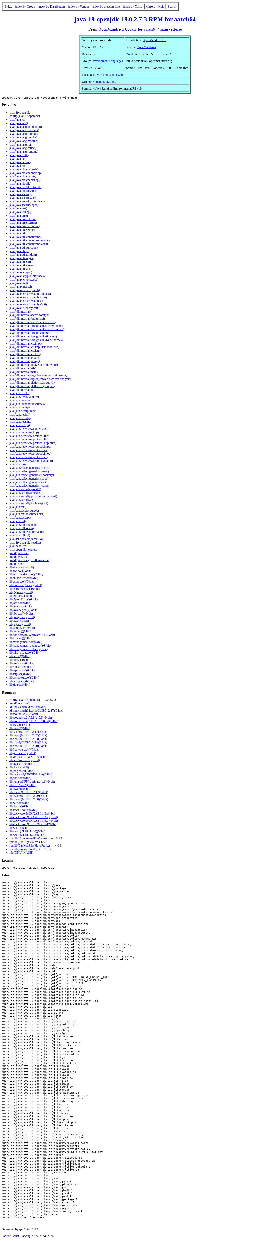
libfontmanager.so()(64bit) (25, 585)
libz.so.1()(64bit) (19, 827)
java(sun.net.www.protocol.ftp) (28, 439)
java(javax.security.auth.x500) (28, 304)
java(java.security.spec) (23, 205)
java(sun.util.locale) (21, 528)
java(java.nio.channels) (23, 169)
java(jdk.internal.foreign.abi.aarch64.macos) (36, 329)
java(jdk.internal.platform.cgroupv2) (32, 386)
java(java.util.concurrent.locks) (28, 244)
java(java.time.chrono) (23, 219)
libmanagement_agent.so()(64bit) (30, 645)
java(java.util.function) (23, 247)
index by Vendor (78, 6)
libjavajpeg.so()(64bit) (23, 610)
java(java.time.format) (23, 222)
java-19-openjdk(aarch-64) (26, 539)
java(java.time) (18, 215)
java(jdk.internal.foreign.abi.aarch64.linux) (36, 325)
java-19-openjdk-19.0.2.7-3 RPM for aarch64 (135, 19)
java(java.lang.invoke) (23, 137)
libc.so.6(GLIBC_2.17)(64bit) (28, 731)
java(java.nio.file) (20, 183)
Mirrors (150, 6)
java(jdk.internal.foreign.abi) (27, 318)
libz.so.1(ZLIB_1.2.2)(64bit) (27, 834)
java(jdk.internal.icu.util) (24, 357)
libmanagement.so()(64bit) (25, 642)
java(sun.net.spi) (19, 425)
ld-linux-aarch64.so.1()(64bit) (27, 707)
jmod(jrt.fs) (16, 563)
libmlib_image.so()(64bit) (25, 652)
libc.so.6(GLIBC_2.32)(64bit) (28, 735)
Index (8, 6)
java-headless (17, 546)
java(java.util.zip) (20, 268)
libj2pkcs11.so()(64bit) (23, 599)
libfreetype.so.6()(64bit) (24, 749)
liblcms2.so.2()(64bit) (22, 785)
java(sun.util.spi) (19, 535)
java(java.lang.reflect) (22, 148)
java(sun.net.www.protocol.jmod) (30, 453)
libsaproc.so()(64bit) (22, 670)
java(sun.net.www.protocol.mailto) (31, 460)
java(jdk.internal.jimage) (24, 361)
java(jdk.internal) (20, 311)
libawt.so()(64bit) (20, 571)
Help (161, 6)
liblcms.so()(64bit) (20, 638)
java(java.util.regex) (21, 258)
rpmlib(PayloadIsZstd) (23, 849)
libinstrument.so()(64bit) (24, 588)
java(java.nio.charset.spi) (24, 180)
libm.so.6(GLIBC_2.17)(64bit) (28, 792)
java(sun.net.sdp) (20, 418)
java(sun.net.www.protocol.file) (29, 435)
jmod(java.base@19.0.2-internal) (29, 560)
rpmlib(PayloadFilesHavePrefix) (29, 845)
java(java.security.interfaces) (27, 201)
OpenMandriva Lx (154, 40)
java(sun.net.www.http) (24, 432)
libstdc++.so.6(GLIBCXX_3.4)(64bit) (33, 824)
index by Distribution (51, 6)
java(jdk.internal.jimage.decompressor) (33, 364)
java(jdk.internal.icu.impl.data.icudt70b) (34, 347)
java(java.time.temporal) (24, 226)
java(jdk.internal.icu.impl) (25, 343)
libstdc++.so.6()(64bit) (23, 810)
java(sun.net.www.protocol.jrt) (28, 457)
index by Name (132, 6)
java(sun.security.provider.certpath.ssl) (33, 496)
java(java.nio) (17, 165)
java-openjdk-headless (23, 549)
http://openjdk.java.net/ (102, 81)
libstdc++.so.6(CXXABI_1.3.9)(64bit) (33, 820)
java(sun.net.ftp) (19, 407)
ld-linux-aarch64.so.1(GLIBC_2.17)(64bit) (36, 710)
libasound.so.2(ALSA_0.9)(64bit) (30, 717)
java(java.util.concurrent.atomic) (29, 240)
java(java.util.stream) (22, 265)
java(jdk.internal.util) (22, 389)
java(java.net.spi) (20, 162)
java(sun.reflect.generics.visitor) (29, 485)
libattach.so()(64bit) (21, 567)
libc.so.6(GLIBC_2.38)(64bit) (28, 746)
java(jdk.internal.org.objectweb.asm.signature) (38, 375)
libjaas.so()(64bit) (20, 603)
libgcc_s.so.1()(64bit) (22, 753)
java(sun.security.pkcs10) (25, 489)
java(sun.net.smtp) (20, 421)
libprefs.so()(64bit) (21, 663)
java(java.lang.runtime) (23, 151)
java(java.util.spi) (20, 261)
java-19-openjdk (19, 112)
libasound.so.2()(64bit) (23, 714)
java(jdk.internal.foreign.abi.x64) (29, 332)
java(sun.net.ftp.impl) (22, 411)
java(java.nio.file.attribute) (25, 187)
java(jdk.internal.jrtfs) (22, 368)
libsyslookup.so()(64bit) (24, 677)
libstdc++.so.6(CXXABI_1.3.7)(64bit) (33, 817)
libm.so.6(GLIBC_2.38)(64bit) (28, 799)
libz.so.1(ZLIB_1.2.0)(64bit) (27, 831)
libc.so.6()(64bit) (19, 728)
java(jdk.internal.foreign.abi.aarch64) (32, 322)
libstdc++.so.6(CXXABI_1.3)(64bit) (32, 813)
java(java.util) (17, 233)
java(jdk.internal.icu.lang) (25, 350)
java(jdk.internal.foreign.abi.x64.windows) (36, 340)
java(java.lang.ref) (20, 144)
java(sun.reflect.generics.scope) (28, 478)
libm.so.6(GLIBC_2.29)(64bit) (28, 795)
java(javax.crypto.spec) (23, 279)
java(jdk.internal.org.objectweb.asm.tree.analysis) (40, 379)
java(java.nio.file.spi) (22, 190)
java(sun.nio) (17, 464)
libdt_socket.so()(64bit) (23, 578)
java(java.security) (20, 194)
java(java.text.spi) (20, 212)
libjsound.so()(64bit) (22, 627)
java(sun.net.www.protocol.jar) (28, 450)
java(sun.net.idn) (19, 414)
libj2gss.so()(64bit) (21, 592)
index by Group (25, 6)
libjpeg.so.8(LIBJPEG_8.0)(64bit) (30, 774)
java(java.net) (17, 158)
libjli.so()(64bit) (19, 620)
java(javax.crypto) (20, 272)
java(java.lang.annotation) (25, 126)
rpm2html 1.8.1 (28, 1229)
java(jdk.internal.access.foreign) (29, 315)
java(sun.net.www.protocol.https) (30, 446)
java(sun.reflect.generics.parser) (29, 471)
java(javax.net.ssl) (20, 286)
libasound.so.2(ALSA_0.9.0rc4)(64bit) (33, 721)
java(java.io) (17, 119)
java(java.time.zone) (22, 229)
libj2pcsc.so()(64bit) (21, 595)
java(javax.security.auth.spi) (26, 300)
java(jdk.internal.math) (23, 372)
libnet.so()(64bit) (19, 656)
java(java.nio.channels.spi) (25, 173)
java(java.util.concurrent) (25, 236)
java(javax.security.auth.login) (28, 297)
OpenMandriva (146, 47)
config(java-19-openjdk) (24, 116)
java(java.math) (19, 155)
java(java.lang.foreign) (23, 133)
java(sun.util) (17, 521)
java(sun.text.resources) (24, 510)
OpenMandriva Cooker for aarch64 (127, 29)
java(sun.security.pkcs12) (25, 492)
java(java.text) (18, 208)
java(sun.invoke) (19, 393)
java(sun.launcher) (20, 400)
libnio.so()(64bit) (19, 659)
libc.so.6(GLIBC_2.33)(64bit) (28, 739)
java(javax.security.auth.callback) (30, 293)
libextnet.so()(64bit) (21, 581)
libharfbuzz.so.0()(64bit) (24, 760)
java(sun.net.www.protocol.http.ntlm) (32, 443)
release (176, 29)
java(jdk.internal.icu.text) (25, 354)
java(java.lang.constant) (24, 130)
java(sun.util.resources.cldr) (26, 531)
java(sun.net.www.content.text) (28, 428)
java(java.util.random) (23, 254)
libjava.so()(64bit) (20, 606)
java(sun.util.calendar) (23, 524)
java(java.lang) (18, 123)
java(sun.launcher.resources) (27, 404)
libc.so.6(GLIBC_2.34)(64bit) (28, 742)
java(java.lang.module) (23, 141)
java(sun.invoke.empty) (24, 396)
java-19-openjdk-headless (25, 542)
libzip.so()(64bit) (19, 684)
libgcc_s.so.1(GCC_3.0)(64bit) (28, 756)
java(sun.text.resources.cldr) (26, 514)
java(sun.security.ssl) (22, 499)
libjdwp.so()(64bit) (21, 613)
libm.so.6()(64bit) (20, 788)
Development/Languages (107, 61)
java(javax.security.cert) (24, 308)
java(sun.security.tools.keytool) (28, 503)
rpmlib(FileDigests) (21, 842)
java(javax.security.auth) (24, 290)
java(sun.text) (17, 507)
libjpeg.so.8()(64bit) (21, 771)
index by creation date (106, 6)
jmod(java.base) (19, 553)
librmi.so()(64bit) (20, 666)
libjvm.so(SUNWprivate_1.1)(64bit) (32, 634)
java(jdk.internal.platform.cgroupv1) (32, 382)
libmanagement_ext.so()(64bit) (28, 649)
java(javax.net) (18, 283)
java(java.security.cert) (23, 197)
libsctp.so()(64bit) (20, 674)
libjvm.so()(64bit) (20, 631)
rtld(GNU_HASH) (21, 852)
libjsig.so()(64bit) (20, 624)
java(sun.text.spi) (20, 517)
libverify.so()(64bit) (21, 681)
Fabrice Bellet (10, 1236)
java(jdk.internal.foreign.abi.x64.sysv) (33, 336)
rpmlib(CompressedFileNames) (28, 838)
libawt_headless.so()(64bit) (26, 574)
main (164, 29)
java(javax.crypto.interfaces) (27, 276)
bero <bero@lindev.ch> (110, 74)
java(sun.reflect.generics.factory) (29, 467)
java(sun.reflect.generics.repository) (31, 475)
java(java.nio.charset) (22, 176)
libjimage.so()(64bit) (22, 617)
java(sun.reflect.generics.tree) (27, 482)
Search (172, 6)
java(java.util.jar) (19, 251)
